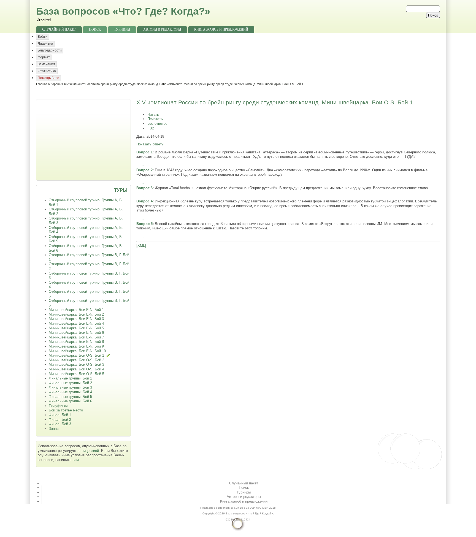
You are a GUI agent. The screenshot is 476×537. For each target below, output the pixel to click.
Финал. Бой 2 (60, 419)
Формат (44, 57)
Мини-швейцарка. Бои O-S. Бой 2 (76, 360)
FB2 (150, 128)
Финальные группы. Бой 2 (70, 383)
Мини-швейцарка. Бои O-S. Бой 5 (76, 374)
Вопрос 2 (144, 170)
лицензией (90, 451)
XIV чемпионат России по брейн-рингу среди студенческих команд (111, 84)
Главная (41, 84)
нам (75, 460)
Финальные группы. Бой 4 (70, 392)
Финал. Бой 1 (60, 415)
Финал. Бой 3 (60, 424)
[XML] (141, 245)
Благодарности (50, 50)
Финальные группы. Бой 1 (70, 378)
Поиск (95, 29)
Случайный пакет (59, 29)
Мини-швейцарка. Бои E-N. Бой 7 (76, 337)
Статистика (47, 71)
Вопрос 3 (144, 188)
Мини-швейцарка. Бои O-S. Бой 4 (76, 369)
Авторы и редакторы (162, 29)
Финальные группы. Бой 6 (70, 401)
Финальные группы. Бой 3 (70, 387)
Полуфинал (58, 406)
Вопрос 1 (144, 152)
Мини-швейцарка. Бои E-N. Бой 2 (76, 314)
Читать (153, 114)
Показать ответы (150, 144)
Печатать (155, 119)
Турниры (122, 29)
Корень (56, 84)
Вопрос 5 (144, 224)
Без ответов (157, 123)
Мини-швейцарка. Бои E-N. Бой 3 (76, 319)
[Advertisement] (84, 139)
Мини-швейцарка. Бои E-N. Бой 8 (76, 342)
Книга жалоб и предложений (221, 29)
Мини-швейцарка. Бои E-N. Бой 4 (76, 323)
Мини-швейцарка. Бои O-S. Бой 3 (76, 364)
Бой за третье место (66, 410)
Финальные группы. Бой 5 (70, 397)
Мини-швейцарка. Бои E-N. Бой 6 (76, 332)
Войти (42, 37)
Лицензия (45, 43)
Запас (54, 429)
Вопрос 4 (144, 201)
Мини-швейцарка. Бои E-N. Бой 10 (77, 351)
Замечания (46, 64)
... (142, 164)
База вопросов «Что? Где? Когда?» (123, 11)
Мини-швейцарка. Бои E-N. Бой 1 (76, 310)
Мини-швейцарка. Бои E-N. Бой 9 (76, 346)
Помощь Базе (48, 78)
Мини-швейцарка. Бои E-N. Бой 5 (76, 328)
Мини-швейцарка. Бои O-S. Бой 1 (76, 355)
